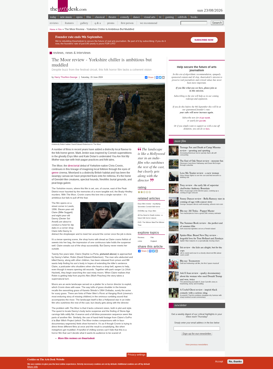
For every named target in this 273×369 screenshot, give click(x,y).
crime (140, 241)
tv (160, 17)
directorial (73, 165)
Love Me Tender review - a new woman (199, 172)
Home (52, 29)
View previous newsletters (196, 345)
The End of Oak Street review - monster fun (201, 160)
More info (32, 367)
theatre (112, 17)
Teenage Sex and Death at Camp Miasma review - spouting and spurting (200, 149)
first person (127, 23)
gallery (84, 23)
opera (79, 17)
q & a (98, 23)
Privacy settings (136, 354)
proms (110, 23)
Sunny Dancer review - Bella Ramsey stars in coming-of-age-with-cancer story (202, 200)
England (154, 241)
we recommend (148, 23)
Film (60, 29)
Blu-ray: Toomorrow (190, 260)
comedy (124, 17)
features (69, 23)
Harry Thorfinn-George (66, 77)
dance (136, 17)
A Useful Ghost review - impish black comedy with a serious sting (198, 291)
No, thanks (235, 361)
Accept (219, 361)
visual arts (149, 17)
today (53, 17)
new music (66, 17)
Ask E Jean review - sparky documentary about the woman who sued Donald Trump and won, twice (201, 276)
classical (100, 17)
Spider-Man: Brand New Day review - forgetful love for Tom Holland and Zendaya (201, 236)
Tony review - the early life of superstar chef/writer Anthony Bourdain (199, 186)
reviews (54, 23)
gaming (169, 17)
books (194, 17)
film (88, 17)
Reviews (141, 237)
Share (150, 77)
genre (55, 172)
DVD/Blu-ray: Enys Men (147, 211)
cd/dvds (182, 17)
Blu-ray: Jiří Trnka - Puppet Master (197, 210)
